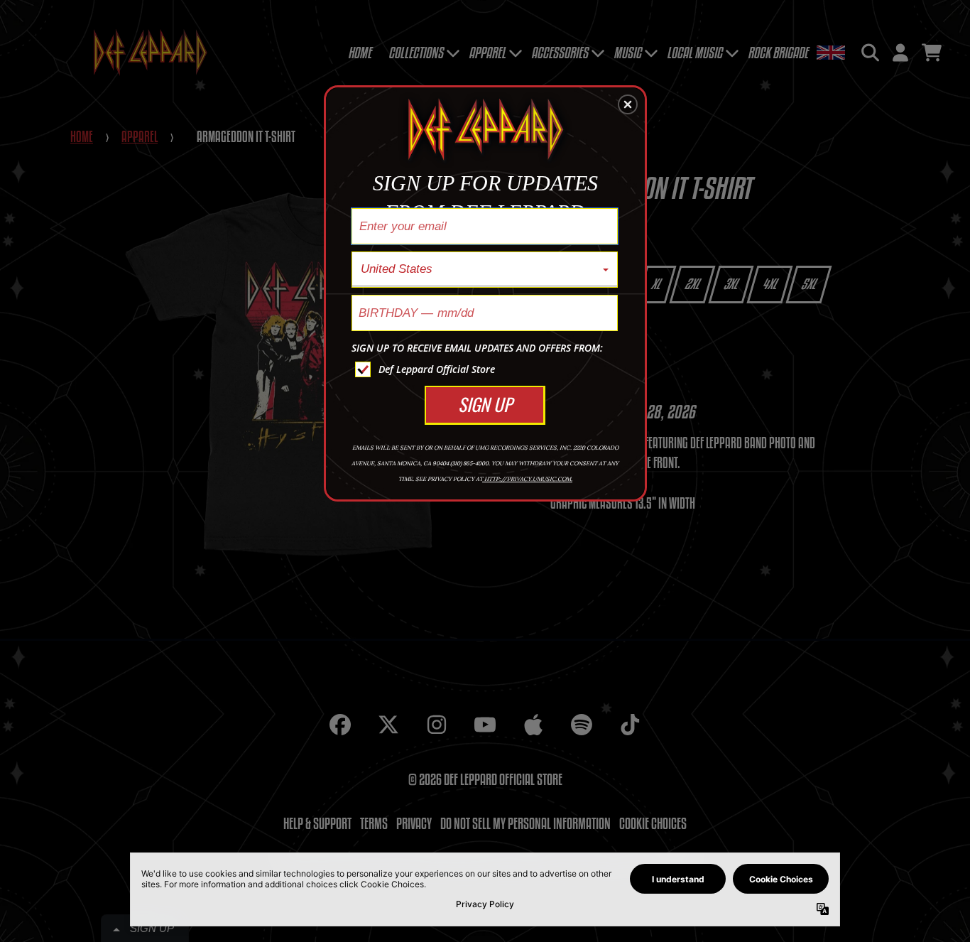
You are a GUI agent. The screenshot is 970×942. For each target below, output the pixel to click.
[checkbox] (486, 369)
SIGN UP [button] (485, 404)
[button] (627, 104)
